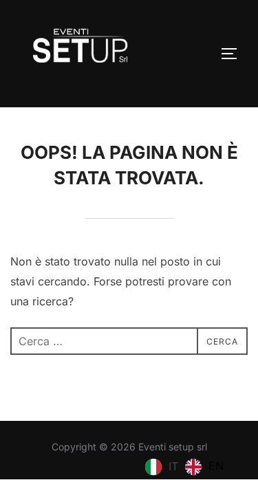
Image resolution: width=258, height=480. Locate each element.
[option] (204, 467)
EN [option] (216, 465)
